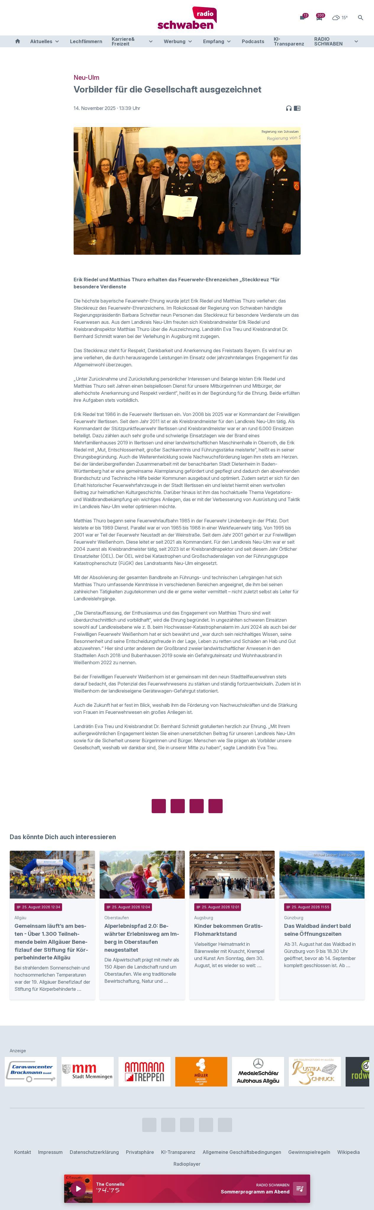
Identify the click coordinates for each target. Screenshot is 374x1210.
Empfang (213, 41)
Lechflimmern (86, 41)
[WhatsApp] (51, 18)
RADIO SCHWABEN (328, 41)
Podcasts (253, 41)
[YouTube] (39, 18)
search (360, 17)
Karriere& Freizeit (123, 41)
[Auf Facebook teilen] (159, 806)
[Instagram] (27, 18)
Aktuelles (41, 41)
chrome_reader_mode (297, 108)
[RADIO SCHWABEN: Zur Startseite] (187, 18)
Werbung (174, 41)
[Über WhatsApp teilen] (197, 806)
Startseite (17, 41)
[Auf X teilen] (178, 806)
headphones (288, 108)
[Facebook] (16, 18)
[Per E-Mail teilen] (215, 806)
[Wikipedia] (63, 18)
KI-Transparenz (289, 41)
